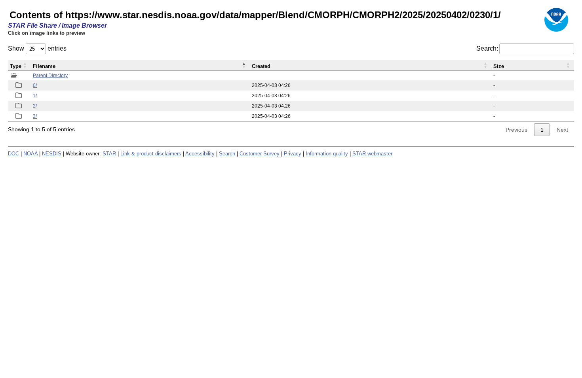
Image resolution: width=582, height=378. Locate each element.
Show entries (37, 48)
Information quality (327, 154)
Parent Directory (50, 75)
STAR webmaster (372, 154)
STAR (109, 154)
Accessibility (200, 154)
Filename (44, 66)
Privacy (292, 154)
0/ (35, 85)
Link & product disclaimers (150, 154)
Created (261, 66)
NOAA (30, 154)
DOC (13, 154)
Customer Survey (260, 154)
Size (498, 66)
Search (227, 154)
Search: (487, 48)
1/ (35, 95)
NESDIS (51, 154)
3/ (35, 116)
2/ (35, 106)
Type (15, 66)
